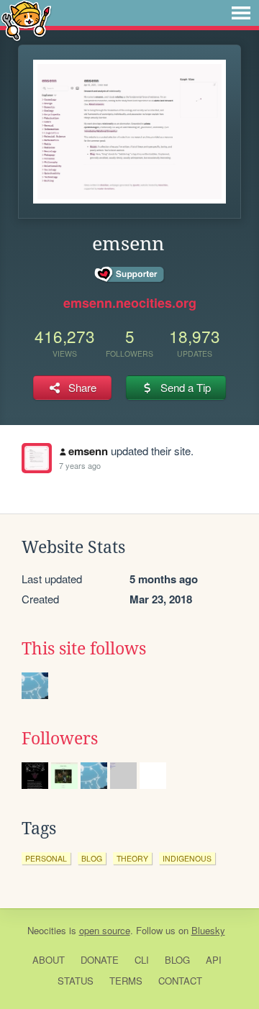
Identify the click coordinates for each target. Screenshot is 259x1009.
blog (91, 858)
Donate (100, 960)
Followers (60, 738)
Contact (180, 980)
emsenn (88, 451)
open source (104, 930)
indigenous (187, 858)
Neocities (46, 930)
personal (46, 858)
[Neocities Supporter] (129, 274)
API (214, 960)
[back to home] (26, 19)
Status (76, 980)
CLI (142, 960)
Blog (177, 960)
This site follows (84, 648)
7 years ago (80, 465)
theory (132, 858)
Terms (125, 980)
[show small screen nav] (241, 13)
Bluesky (208, 930)
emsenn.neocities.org (129, 302)
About (48, 960)
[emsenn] (36, 458)
